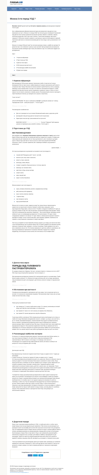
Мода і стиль (28, 8)
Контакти (12, 472)
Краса (20, 8)
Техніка (57, 8)
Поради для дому (40, 8)
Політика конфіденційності (22, 472)
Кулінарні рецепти (66, 8)
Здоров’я (13, 8)
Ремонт (49, 8)
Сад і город (77, 8)
